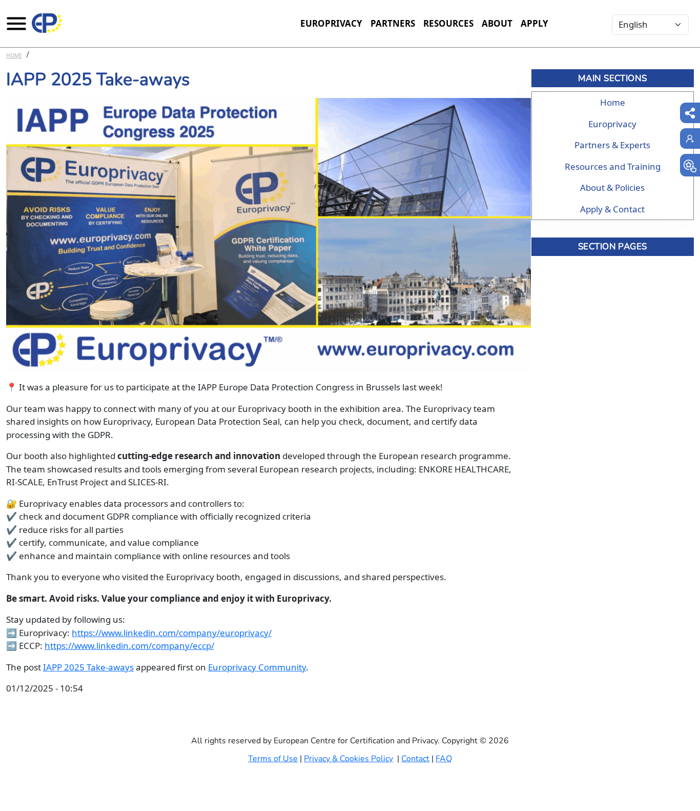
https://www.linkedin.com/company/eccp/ (129, 645)
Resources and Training (613, 166)
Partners (392, 23)
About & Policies (612, 187)
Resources (448, 23)
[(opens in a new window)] (690, 165)
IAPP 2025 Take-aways (88, 667)
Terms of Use (273, 758)
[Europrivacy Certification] (47, 23)
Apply (534, 23)
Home (14, 55)
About (497, 23)
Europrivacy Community (257, 667)
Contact (415, 758)
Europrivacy (331, 23)
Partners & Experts (612, 145)
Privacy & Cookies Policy (348, 758)
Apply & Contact (612, 209)
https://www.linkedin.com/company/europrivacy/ (172, 633)
